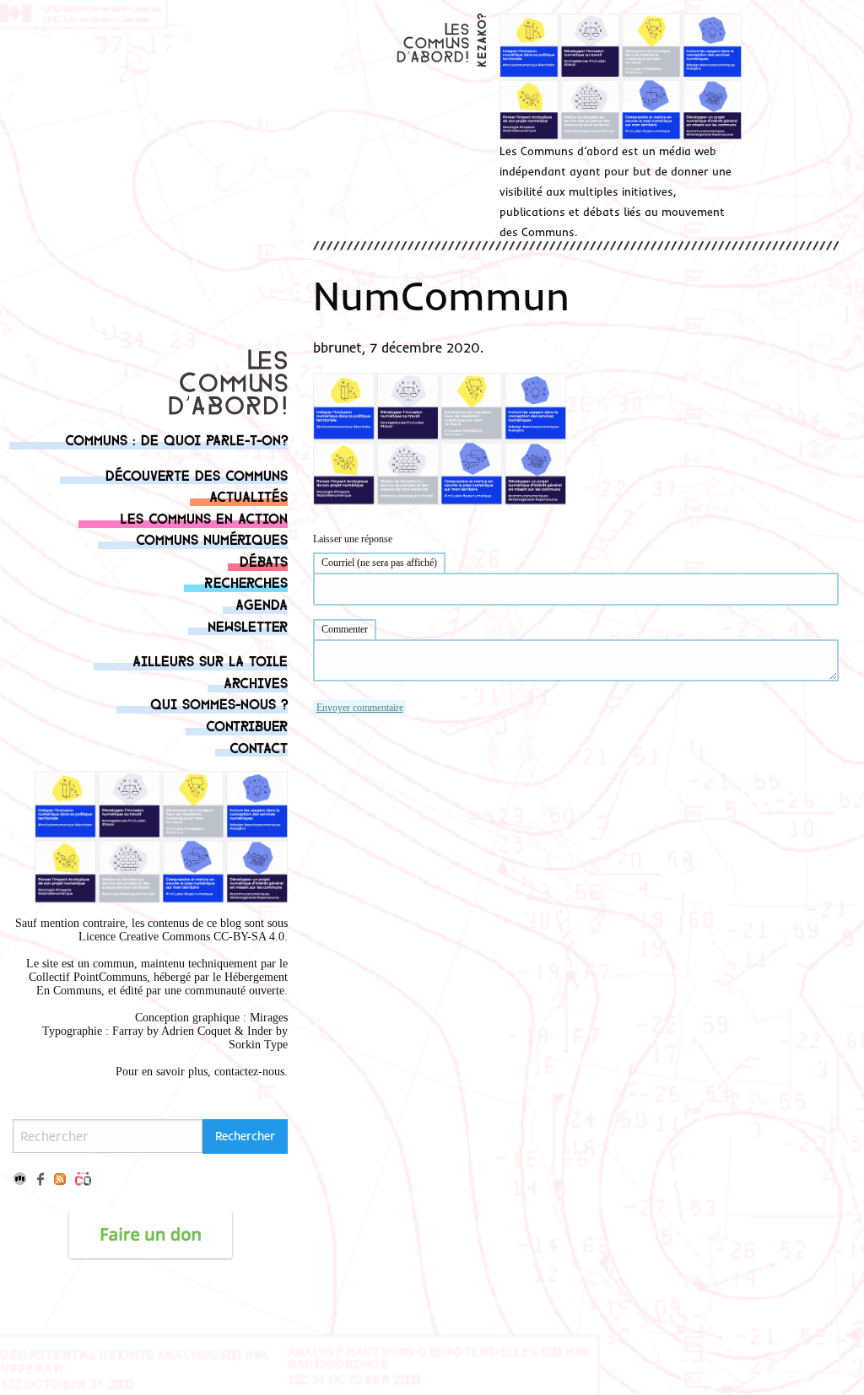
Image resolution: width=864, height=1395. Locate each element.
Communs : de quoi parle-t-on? (176, 439)
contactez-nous (249, 1071)
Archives (256, 682)
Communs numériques (212, 538)
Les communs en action (204, 517)
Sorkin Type (258, 1044)
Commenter (344, 629)
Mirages (269, 1017)
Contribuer (247, 725)
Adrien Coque (194, 1031)
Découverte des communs (196, 474)
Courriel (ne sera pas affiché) (379, 562)
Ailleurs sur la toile (210, 660)
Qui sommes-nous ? (219, 703)
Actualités (248, 495)
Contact (259, 747)
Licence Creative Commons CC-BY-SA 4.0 (181, 936)
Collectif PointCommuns (88, 977)
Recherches (246, 581)
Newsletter (248, 625)
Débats (264, 560)
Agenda (261, 603)
